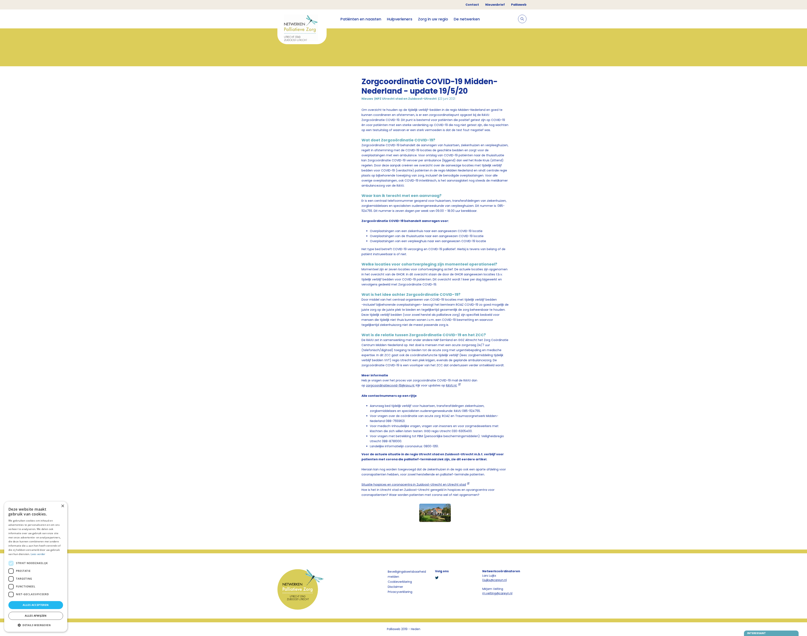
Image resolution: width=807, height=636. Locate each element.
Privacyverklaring (400, 592)
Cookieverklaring (400, 582)
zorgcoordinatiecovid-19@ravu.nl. (390, 385)
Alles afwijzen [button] (36, 615)
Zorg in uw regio (433, 19)
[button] (35, 625)
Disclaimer (395, 587)
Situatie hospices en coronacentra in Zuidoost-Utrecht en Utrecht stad (413, 484)
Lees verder (38, 554)
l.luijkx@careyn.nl (494, 580)
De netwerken (467, 19)
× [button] (62, 506)
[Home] (302, 28)
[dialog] (35, 567)
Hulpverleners (399, 19)
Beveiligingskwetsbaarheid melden (407, 574)
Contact (472, 5)
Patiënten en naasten (360, 19)
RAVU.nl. (451, 385)
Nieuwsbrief (495, 5)
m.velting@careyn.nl (497, 593)
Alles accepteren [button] (36, 605)
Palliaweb (518, 5)
